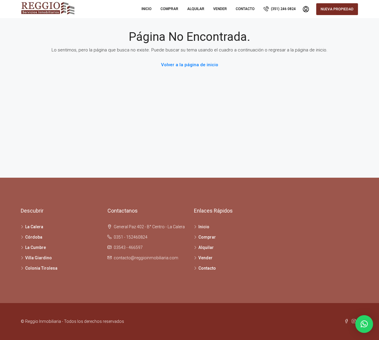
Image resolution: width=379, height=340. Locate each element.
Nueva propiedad (337, 9)
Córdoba (33, 237)
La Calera (34, 226)
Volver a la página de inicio (189, 64)
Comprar (169, 9)
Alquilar (195, 9)
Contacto (245, 9)
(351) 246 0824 (283, 9)
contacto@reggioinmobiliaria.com (146, 257)
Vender (220, 9)
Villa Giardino (38, 257)
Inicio (147, 9)
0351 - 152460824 (130, 237)
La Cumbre (35, 247)
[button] (364, 324)
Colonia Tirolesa (41, 268)
